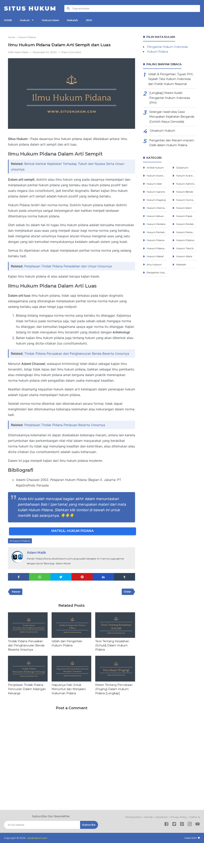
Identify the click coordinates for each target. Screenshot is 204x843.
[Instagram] (189, 824)
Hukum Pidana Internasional (186, 240)
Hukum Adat (154, 183)
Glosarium (182, 167)
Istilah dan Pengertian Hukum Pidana (67, 643)
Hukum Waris (184, 256)
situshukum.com (37, 837)
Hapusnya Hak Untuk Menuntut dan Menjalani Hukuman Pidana (69, 689)
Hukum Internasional (156, 207)
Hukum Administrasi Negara (186, 183)
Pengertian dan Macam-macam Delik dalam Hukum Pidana (171, 143)
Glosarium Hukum (162, 130)
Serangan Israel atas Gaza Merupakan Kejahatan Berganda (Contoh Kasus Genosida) (171, 116)
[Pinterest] (181, 824)
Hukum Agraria (155, 191)
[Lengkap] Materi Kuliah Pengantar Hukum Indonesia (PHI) (169, 97)
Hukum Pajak (184, 216)
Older (127, 591)
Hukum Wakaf (155, 256)
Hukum (24, 20)
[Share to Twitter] (61, 577)
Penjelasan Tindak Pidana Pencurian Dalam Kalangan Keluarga (27, 689)
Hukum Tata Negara (186, 248)
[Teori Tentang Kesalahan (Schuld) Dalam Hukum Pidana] (115, 625)
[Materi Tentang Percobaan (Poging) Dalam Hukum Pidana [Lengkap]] (115, 668)
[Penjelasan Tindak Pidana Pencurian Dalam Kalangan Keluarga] (28, 668)
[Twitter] (174, 824)
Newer (16, 591)
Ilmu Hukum (154, 264)
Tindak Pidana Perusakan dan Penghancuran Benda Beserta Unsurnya (76, 354)
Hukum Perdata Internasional (186, 224)
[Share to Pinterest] (82, 577)
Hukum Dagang (156, 199)
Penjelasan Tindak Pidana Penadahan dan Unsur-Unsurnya (68, 266)
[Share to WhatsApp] (39, 577)
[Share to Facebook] (18, 577)
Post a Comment (71, 52)
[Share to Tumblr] (124, 577)
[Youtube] (197, 824)
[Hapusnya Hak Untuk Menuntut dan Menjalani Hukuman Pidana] (71, 668)
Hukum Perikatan (156, 232)
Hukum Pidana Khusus (156, 248)
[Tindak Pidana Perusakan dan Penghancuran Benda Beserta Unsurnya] (28, 625)
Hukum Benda (184, 191)
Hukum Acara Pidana (186, 175)
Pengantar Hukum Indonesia (167, 47)
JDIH (89, 20)
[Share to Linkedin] (103, 577)
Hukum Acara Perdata (156, 175)
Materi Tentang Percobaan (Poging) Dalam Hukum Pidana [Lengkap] (113, 689)
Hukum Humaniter (186, 199)
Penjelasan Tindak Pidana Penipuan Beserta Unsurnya (64, 425)
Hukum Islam (50, 20)
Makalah (72, 20)
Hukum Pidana (21, 540)
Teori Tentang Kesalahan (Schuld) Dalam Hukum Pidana (112, 645)
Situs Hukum (30, 8)
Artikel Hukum (155, 167)
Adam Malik (36, 552)
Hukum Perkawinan (186, 232)
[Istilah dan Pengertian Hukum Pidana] (71, 625)
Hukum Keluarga (156, 216)
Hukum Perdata (155, 224)
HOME (8, 20)
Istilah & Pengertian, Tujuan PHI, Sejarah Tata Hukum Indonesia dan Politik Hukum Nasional (170, 79)
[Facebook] (166, 824)
